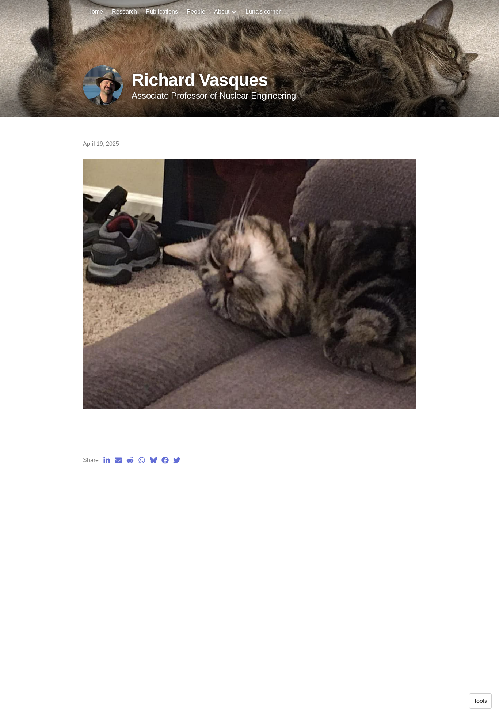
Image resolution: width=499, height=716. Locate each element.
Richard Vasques (200, 80)
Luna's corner (263, 11)
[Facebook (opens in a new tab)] (165, 460)
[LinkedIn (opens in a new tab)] (106, 460)
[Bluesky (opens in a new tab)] (153, 460)
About (221, 11)
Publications (162, 11)
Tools (480, 701)
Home (95, 11)
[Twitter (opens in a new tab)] (176, 460)
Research (124, 11)
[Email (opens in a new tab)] (118, 460)
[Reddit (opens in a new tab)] (130, 460)
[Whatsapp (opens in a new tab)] (141, 460)
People (196, 11)
